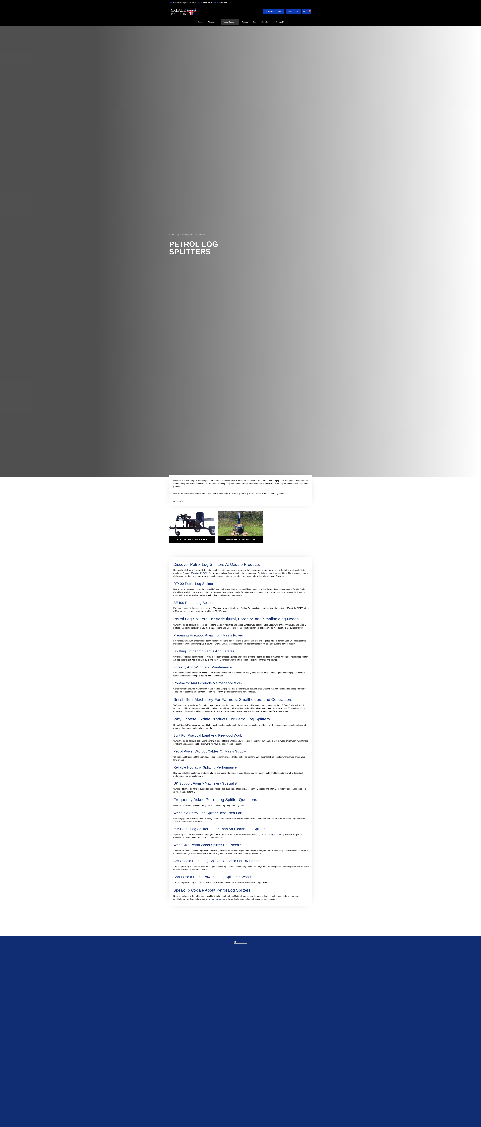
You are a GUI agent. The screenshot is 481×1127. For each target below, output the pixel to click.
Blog (254, 22)
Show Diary (266, 22)
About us (211, 22)
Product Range (228, 22)
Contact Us (280, 22)
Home (200, 22)
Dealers (245, 22)
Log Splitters (181, 235)
